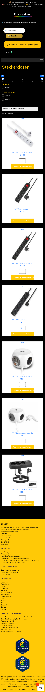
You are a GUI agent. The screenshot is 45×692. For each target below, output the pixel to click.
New (7, 95)
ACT (7, 88)
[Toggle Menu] (41, 60)
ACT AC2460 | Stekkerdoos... (23, 320)
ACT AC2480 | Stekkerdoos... (23, 489)
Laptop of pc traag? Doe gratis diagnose (25, 45)
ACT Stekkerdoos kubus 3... (22, 433)
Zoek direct (15, 36)
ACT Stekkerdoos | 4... (22, 209)
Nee (7, 100)
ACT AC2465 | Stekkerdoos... (23, 263)
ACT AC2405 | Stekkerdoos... (23, 376)
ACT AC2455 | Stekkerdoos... (23, 152)
